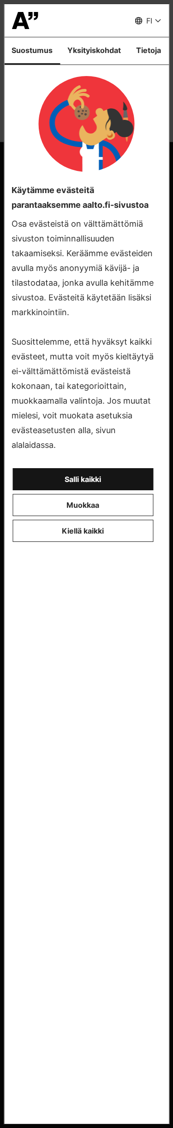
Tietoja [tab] (148, 50)
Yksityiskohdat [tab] (94, 50)
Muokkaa (82, 505)
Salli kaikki (83, 479)
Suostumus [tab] (32, 50)
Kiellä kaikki (83, 530)
